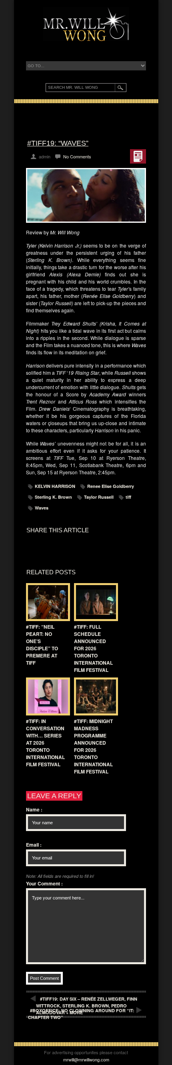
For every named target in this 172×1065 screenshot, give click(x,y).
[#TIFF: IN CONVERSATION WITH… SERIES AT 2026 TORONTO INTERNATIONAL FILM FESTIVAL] (46, 696)
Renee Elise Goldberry (110, 486)
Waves (41, 508)
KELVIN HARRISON (55, 486)
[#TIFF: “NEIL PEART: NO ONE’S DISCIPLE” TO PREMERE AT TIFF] (46, 602)
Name (34, 809)
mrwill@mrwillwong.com (86, 1059)
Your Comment (44, 883)
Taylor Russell (99, 497)
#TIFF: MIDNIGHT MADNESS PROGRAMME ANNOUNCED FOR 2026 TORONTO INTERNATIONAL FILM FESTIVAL (93, 746)
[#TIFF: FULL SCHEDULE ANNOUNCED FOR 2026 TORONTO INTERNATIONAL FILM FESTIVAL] (94, 602)
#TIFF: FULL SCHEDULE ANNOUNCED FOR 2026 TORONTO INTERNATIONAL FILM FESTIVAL (93, 648)
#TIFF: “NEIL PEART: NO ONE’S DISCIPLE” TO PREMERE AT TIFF (42, 644)
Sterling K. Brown (53, 497)
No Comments (77, 156)
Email (34, 844)
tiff (128, 497)
